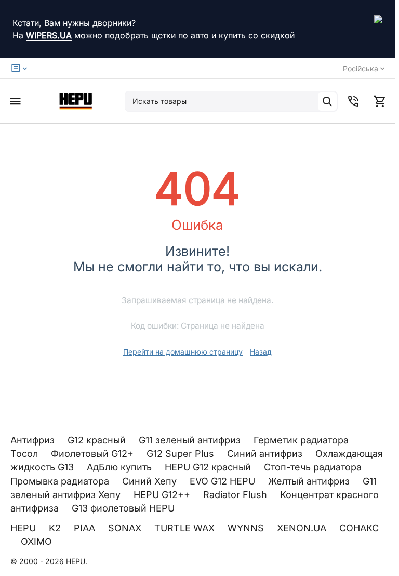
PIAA (86, 527)
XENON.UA (303, 527)
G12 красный (98, 440)
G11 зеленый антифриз (191, 440)
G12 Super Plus (182, 453)
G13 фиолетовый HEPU (124, 508)
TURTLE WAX (185, 527)
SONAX (126, 527)
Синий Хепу (150, 481)
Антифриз (33, 440)
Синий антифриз (266, 453)
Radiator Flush (236, 494)
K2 (56, 527)
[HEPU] (75, 101)
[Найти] (327, 101)
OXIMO (38, 541)
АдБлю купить (120, 467)
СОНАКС (359, 527)
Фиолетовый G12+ (93, 453)
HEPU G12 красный (209, 467)
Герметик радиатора (302, 440)
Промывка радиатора (61, 481)
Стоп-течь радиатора (314, 467)
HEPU (24, 527)
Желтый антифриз (310, 481)
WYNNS (247, 527)
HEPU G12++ (163, 494)
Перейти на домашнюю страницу (183, 351)
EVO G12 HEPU (224, 481)
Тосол (25, 453)
